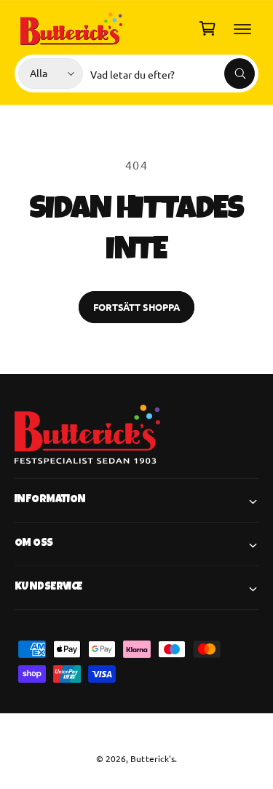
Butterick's (152, 758)
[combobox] (172, 73)
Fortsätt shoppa (136, 307)
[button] (242, 28)
